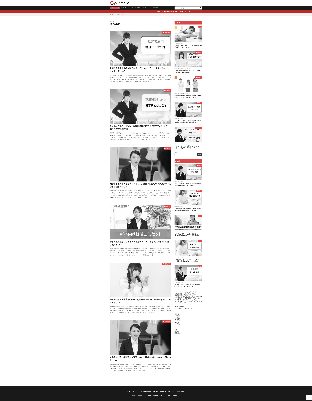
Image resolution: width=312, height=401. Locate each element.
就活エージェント (131, 8)
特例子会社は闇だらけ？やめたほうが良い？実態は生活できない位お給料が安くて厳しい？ (188, 96)
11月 (123, 14)
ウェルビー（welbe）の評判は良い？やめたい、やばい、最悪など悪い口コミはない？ (188, 147)
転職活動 (177, 332)
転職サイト (140, 8)
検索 (176, 152)
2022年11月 (178, 317)
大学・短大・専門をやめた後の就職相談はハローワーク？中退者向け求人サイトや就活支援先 (188, 235)
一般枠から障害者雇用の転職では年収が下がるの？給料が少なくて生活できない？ (140, 300)
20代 (201, 27)
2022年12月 (178, 316)
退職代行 (155, 8)
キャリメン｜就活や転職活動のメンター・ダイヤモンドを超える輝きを (161, 395)
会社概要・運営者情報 (159, 391)
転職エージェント (148, 8)
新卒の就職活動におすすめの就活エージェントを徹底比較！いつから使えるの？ (139, 243)
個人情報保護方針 (146, 391)
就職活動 (168, 90)
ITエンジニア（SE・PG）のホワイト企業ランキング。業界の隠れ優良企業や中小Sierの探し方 (188, 260)
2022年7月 (177, 322)
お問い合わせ (181, 391)
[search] (200, 7)
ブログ (137, 391)
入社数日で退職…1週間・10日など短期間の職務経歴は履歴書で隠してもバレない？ (188, 46)
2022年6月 (177, 323)
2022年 (118, 14)
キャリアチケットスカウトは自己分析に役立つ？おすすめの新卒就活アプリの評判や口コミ (188, 121)
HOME (112, 14)
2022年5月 (177, 324)
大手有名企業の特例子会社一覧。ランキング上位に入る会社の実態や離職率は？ (188, 71)
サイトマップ (171, 391)
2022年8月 (177, 321)
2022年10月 (178, 318)
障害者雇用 (167, 32)
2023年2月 (177, 314)
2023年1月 (177, 315)
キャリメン (130, 391)
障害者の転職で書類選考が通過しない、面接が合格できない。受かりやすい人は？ (140, 358)
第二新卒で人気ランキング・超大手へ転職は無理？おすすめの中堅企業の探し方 (187, 285)
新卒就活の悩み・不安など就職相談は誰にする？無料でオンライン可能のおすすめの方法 (140, 127)
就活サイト (123, 8)
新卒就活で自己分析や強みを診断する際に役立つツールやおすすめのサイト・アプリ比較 (188, 209)
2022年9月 (177, 320)
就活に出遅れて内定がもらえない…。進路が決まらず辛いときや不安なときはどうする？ (140, 185)
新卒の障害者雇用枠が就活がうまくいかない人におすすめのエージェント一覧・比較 (140, 69)
